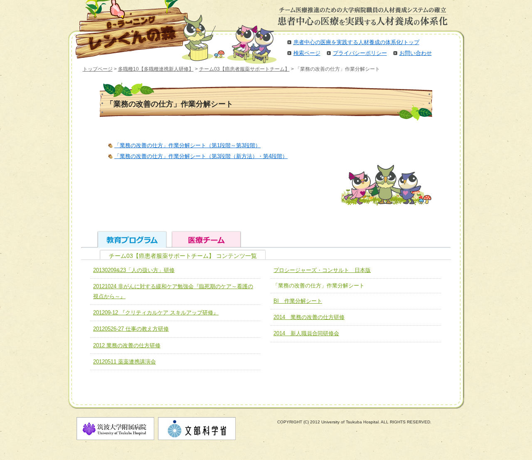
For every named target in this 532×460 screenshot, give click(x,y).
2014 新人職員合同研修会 (306, 333)
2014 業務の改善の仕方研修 (309, 317)
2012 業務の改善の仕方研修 (126, 345)
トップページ (98, 69)
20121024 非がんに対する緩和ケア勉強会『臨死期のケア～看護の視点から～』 (173, 291)
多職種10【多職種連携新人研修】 (156, 69)
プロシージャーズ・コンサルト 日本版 (322, 270)
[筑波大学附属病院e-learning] (126, 29)
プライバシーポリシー (360, 53)
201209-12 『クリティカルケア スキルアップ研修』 (156, 312)
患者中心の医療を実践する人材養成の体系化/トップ (356, 42)
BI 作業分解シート (297, 301)
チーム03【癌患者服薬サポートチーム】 (244, 69)
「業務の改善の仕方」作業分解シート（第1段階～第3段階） (187, 145)
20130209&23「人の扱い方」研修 (134, 270)
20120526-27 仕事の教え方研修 (131, 329)
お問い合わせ (415, 53)
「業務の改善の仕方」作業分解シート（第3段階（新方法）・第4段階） (201, 156)
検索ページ (306, 53)
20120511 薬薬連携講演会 (124, 362)
